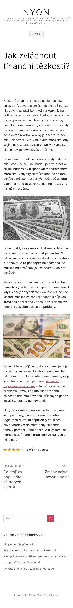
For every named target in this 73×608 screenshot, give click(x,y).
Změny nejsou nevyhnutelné (57, 472)
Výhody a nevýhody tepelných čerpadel (28, 568)
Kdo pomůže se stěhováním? (21, 562)
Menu (38, 33)
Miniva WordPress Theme (44, 595)
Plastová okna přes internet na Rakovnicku (30, 550)
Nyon (36, 12)
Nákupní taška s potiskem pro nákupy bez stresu (34, 556)
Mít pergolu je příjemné (18, 544)
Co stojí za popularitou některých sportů (13, 477)
